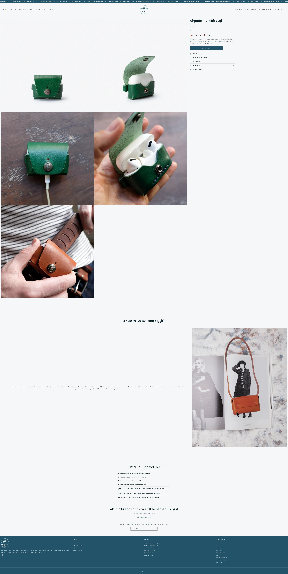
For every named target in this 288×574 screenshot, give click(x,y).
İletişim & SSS (77, 545)
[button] (282, 9)
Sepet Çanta (219, 548)
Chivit (146, 571)
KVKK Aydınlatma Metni (151, 545)
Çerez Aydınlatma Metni (151, 548)
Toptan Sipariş (77, 550)
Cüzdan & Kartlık (221, 552)
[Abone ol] (155, 529)
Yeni (217, 545)
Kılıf (217, 555)
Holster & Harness (221, 557)
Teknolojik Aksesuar (222, 560)
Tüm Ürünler (219, 543)
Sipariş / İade (148, 555)
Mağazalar (76, 548)
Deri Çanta (219, 550)
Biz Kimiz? (76, 543)
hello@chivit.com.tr (147, 513)
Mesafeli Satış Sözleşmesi (152, 543)
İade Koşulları (148, 552)
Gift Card (219, 562)
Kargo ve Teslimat (149, 550)
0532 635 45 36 (146, 517)
